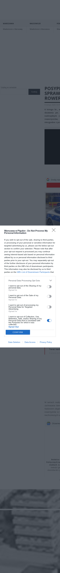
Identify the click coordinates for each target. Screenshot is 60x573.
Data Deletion (14, 342)
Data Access (30, 342)
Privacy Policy (46, 342)
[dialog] (30, 286)
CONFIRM (18, 332)
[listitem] (30, 280)
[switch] (49, 286)
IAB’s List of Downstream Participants (33, 272)
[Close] (54, 231)
